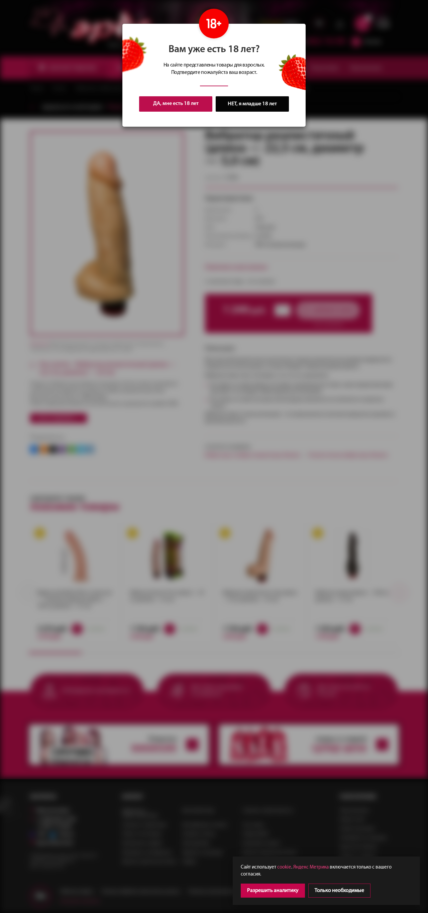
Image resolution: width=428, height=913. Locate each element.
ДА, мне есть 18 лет (176, 103)
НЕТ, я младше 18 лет (252, 104)
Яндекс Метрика (311, 867)
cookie (284, 867)
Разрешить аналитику (273, 890)
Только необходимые (339, 890)
